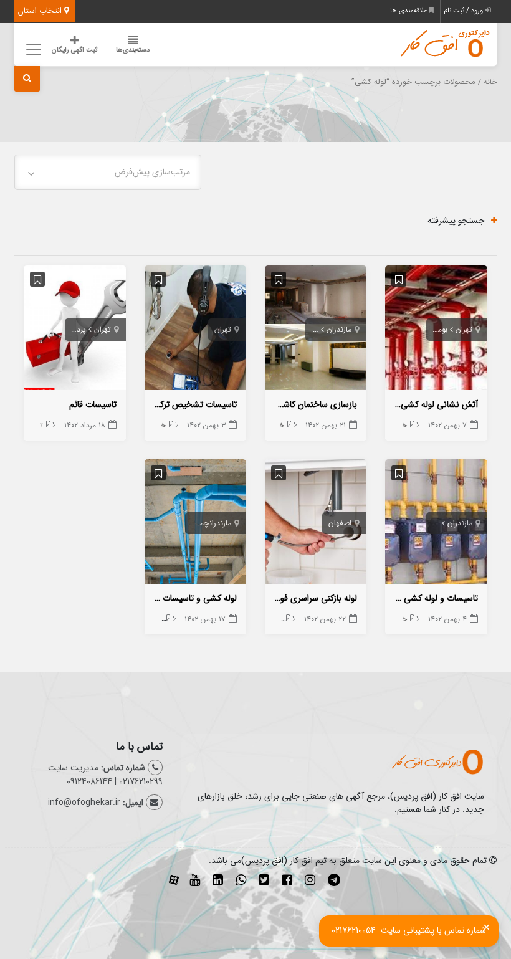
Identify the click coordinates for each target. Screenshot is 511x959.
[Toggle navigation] (31, 49)
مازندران (339, 329)
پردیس (75, 329)
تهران (464, 329)
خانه (490, 82)
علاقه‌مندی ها (409, 11)
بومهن (438, 329)
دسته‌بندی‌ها (133, 50)
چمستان (196, 523)
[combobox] (107, 172)
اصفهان (339, 523)
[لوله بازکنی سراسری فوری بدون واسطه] (315, 524)
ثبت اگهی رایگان (74, 50)
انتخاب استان (41, 10)
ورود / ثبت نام (464, 11)
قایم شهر (305, 329)
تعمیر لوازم (27, 425)
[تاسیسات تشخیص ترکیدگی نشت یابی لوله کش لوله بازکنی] (195, 330)
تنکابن (429, 523)
